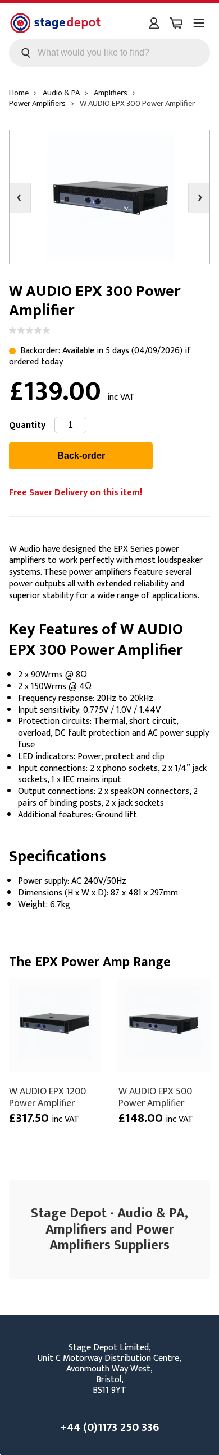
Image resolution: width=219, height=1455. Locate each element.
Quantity (27, 425)
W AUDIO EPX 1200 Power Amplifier (47, 1097)
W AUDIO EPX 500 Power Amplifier (155, 1097)
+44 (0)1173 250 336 (109, 1427)
